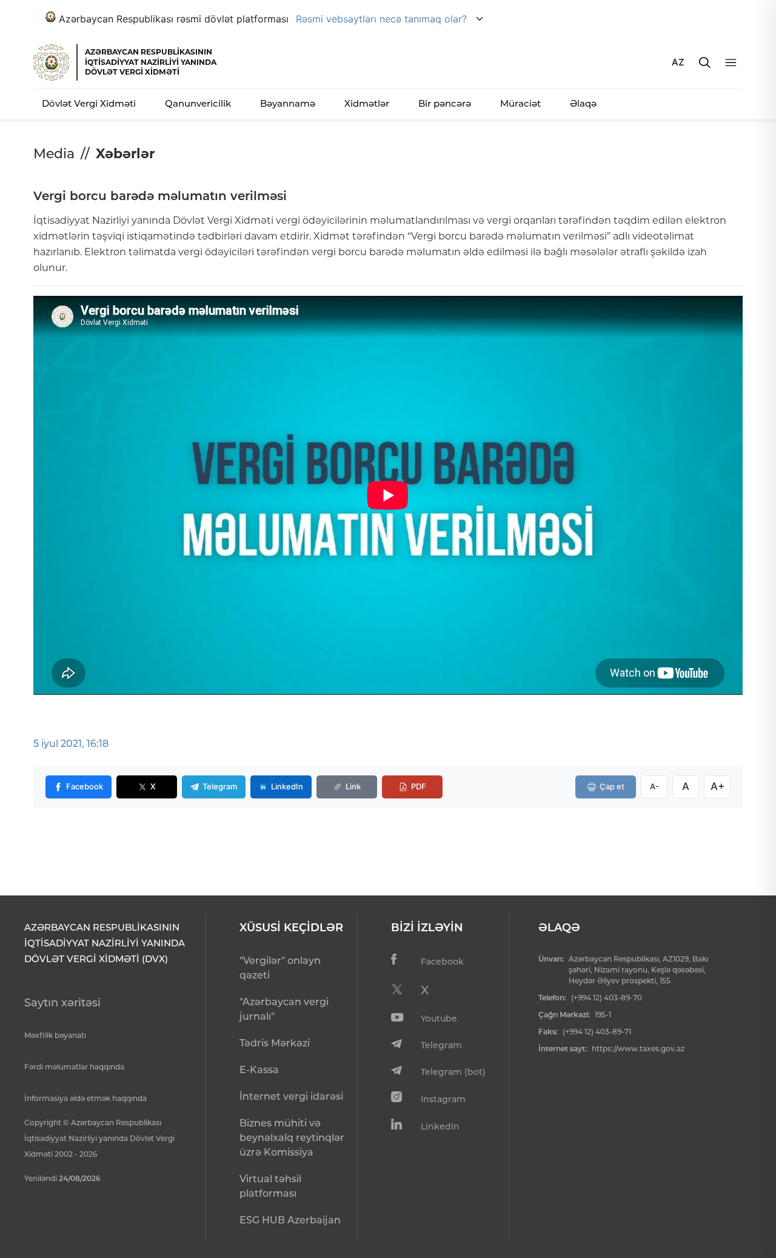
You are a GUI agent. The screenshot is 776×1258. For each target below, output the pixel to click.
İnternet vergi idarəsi (291, 1096)
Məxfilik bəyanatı (55, 1035)
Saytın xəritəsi (62, 1002)
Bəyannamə (287, 103)
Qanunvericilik (198, 103)
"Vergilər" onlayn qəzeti (280, 968)
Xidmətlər (366, 103)
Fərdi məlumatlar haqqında (74, 1066)
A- (654, 786)
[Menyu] (731, 63)
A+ (717, 786)
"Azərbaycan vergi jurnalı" (284, 1009)
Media (54, 154)
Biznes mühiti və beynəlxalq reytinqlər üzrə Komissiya (291, 1137)
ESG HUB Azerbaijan (290, 1220)
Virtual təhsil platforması (270, 1186)
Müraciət (520, 103)
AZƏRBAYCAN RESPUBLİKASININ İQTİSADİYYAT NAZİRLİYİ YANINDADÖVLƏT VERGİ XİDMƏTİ (150, 61)
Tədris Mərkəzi (274, 1043)
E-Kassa (259, 1070)
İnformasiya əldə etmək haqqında (85, 1098)
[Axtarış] (705, 62)
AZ (678, 62)
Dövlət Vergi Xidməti (89, 103)
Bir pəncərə (444, 103)
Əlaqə (583, 103)
